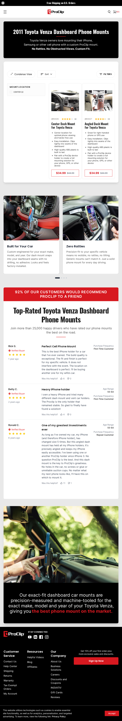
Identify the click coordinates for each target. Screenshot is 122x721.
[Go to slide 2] (61, 278)
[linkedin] (35, 637)
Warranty (9, 680)
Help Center (10, 666)
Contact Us (10, 661)
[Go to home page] (14, 634)
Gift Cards (56, 692)
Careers (55, 674)
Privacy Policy (59, 716)
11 (64, 483)
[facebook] (41, 637)
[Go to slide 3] (64, 278)
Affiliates (32, 666)
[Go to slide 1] (57, 278)
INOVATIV (56, 687)
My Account (10, 693)
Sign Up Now (96, 661)
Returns (8, 675)
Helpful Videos (35, 657)
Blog (29, 662)
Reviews (55, 697)
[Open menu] (5, 11)
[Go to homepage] (56, 12)
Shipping (8, 670)
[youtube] (30, 637)
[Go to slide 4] (66, 278)
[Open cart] (114, 12)
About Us (56, 661)
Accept (111, 713)
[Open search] (109, 11)
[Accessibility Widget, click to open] (3, 3)
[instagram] (47, 637)
